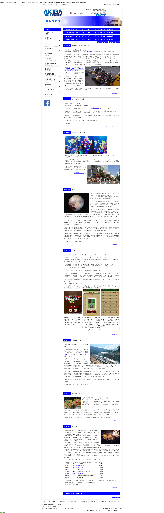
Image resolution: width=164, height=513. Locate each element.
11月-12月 (110, 29)
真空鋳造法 (62, 501)
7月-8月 (96, 32)
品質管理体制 (86, 501)
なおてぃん (114, 334)
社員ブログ (110, 501)
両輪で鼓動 (114, 93)
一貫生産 (68, 501)
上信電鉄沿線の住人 (79, 173)
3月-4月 (84, 32)
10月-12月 (79, 493)
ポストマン (114, 244)
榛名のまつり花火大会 (78, 467)
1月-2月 (78, 29)
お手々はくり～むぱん (111, 126)
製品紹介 (80, 501)
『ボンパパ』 (96, 108)
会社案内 (98, 501)
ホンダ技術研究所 (91, 51)
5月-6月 (90, 32)
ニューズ (104, 501)
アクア (115, 420)
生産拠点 (74, 501)
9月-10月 (102, 32)
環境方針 (93, 501)
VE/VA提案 (56, 501)
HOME (43, 501)
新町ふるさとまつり (78, 473)
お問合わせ (117, 501)
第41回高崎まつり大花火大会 (80, 465)
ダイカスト (49, 501)
